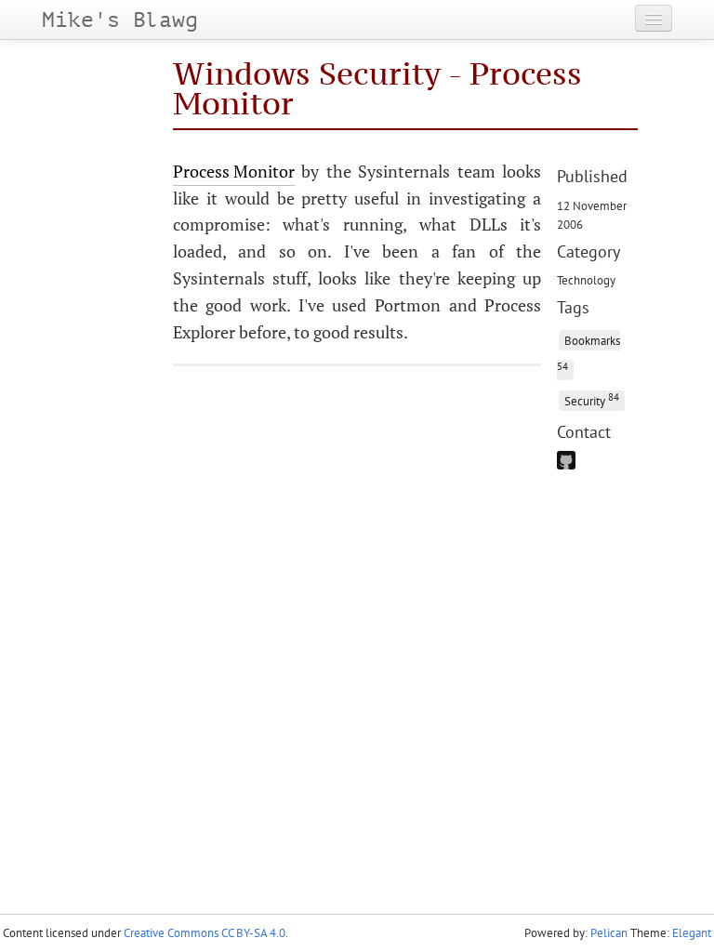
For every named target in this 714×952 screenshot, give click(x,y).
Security (591, 399)
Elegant (691, 933)
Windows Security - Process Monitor (377, 88)
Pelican (609, 933)
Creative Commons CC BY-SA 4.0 (204, 933)
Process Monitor (234, 171)
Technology (586, 279)
